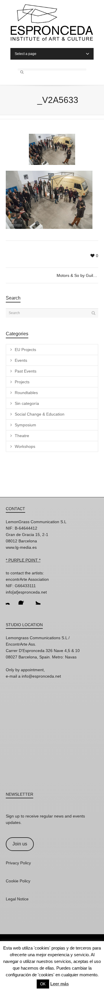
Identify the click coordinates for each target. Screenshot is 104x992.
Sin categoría (27, 403)
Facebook (23, 600)
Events (21, 360)
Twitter (35, 600)
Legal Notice (17, 899)
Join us (19, 843)
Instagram (10, 600)
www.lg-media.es (21, 547)
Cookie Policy (18, 881)
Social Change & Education (39, 414)
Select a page (25, 54)
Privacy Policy (18, 863)
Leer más (59, 983)
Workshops (25, 446)
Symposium (25, 425)
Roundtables (26, 392)
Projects (22, 382)
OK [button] (43, 984)
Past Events (25, 371)
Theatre (22, 435)
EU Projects (25, 349)
